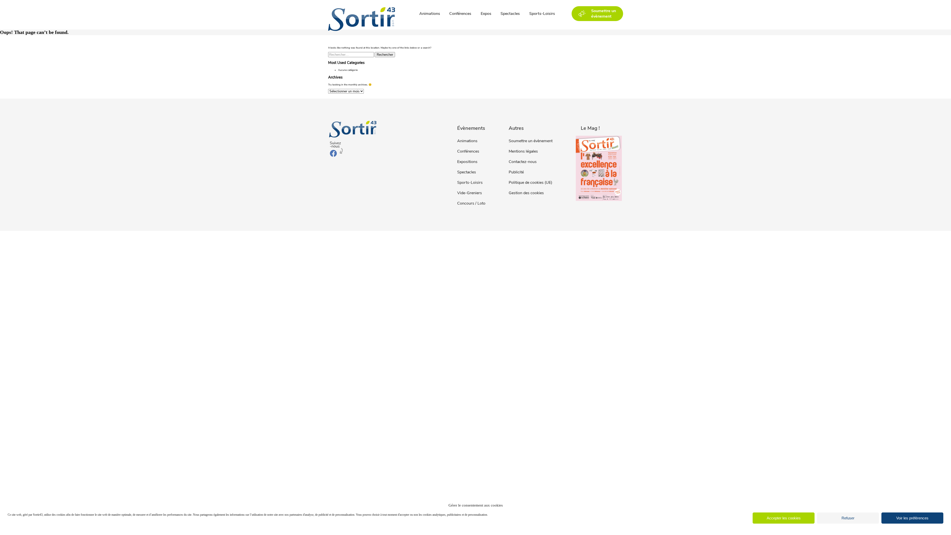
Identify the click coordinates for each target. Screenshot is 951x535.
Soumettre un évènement (531, 141)
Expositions (467, 161)
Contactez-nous (523, 161)
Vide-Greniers (469, 193)
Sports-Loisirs (542, 13)
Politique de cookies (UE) (530, 182)
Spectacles (510, 13)
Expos (486, 13)
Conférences (460, 13)
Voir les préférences (912, 518)
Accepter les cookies (784, 518)
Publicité (516, 172)
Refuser (848, 518)
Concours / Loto (471, 203)
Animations (429, 13)
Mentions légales (523, 151)
